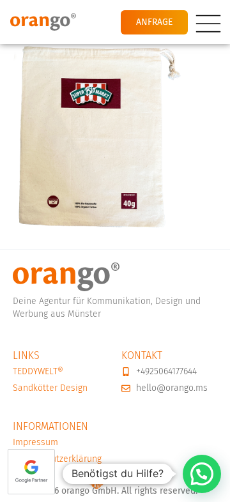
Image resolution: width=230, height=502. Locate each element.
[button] (202, 474)
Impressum (35, 442)
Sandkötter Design (50, 388)
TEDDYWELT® (38, 371)
